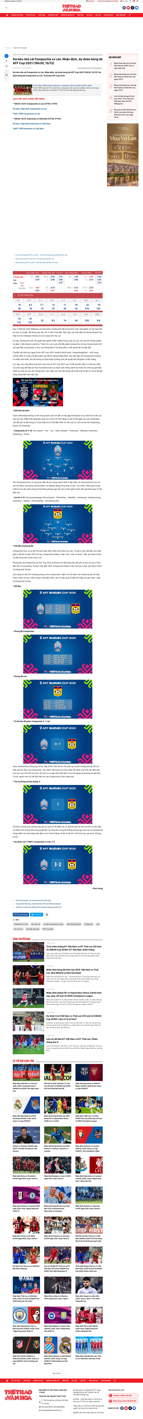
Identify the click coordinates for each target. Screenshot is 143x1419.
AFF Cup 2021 (48, 929)
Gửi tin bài (125, 1)
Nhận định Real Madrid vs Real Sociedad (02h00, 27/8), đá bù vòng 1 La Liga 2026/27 (24, 1118)
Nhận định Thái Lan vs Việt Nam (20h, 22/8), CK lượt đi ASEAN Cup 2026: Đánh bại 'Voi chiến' (26, 1298)
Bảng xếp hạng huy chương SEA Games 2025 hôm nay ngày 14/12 (125, 76)
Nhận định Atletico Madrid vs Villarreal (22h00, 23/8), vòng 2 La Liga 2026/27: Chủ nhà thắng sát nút (26, 1360)
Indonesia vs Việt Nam (33, 129)
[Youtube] (134, 1)
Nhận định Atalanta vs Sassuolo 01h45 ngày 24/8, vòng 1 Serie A (87, 1207)
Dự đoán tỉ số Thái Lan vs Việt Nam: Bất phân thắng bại (26, 1267)
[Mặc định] (6, 75)
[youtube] (128, 8)
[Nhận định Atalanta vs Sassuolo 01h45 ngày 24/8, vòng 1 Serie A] (89, 1195)
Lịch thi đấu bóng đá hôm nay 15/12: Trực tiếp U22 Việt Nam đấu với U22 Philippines (124, 100)
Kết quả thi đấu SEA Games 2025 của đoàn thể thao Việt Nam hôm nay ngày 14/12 (125, 113)
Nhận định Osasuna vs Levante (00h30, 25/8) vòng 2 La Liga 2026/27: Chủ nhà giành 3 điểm (87, 1148)
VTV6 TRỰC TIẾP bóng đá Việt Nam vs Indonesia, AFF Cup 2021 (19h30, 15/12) (62, 85)
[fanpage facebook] (124, 8)
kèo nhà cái (36, 924)
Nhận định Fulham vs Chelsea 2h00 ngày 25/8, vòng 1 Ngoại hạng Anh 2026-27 (26, 1208)
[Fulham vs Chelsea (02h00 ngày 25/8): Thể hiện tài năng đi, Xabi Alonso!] (26, 1134)
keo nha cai (18, 929)
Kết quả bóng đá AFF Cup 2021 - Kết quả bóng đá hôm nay (35, 259)
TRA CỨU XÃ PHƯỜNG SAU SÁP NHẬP (108, 1)
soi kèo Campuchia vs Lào (53, 924)
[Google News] (90, 69)
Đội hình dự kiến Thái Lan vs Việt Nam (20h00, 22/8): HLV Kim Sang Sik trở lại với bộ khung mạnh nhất (88, 1238)
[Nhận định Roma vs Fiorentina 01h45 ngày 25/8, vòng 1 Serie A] (26, 1165)
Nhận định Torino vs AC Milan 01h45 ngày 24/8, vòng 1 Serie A (25, 1237)
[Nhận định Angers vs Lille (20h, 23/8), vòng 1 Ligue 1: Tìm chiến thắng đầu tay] (89, 1285)
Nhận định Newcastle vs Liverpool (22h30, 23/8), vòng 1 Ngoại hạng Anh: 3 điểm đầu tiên (88, 1178)
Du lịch (89, 15)
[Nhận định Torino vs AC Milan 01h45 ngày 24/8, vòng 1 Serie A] (26, 1225)
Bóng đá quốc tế (67, 15)
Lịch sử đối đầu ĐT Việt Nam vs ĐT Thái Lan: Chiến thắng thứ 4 (72, 1040)
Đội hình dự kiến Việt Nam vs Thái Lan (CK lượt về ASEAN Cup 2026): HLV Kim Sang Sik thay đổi (57, 1085)
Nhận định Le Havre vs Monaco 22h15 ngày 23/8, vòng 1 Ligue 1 (56, 1297)
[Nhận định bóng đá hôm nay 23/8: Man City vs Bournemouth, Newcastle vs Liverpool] (57, 1195)
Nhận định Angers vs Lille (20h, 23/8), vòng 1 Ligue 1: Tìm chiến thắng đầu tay (87, 1298)
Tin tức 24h (30, 15)
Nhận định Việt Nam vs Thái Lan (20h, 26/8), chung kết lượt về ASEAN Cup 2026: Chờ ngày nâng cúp (26, 1087)
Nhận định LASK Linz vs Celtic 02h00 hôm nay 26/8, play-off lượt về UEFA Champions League (88, 1118)
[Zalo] (136, 8)
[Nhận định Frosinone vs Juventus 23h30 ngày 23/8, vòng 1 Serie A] (57, 1225)
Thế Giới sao (108, 15)
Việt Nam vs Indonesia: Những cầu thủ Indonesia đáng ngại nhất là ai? (39, 907)
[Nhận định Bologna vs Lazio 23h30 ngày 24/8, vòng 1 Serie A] (57, 1165)
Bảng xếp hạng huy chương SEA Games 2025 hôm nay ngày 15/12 (125, 87)
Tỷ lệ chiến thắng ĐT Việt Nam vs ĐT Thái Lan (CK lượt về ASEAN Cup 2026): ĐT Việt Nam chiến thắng (73, 948)
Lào (98, 924)
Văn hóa (80, 15)
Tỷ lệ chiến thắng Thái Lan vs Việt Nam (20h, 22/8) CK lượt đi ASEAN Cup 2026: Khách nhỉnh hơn (88, 1268)
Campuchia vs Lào (21, 924)
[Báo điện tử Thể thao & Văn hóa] (71, 8)
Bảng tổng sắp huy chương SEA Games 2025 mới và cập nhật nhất (125, 65)
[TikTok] (137, 1)
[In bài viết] (6, 66)
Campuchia (88, 924)
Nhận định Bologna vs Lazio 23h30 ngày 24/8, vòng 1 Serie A (57, 1177)
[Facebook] (130, 1)
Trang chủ (8, 48)
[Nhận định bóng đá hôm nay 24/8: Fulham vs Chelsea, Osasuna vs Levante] (57, 1134)
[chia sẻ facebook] (6, 61)
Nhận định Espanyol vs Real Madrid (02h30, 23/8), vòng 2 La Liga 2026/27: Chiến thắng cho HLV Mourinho (57, 1360)
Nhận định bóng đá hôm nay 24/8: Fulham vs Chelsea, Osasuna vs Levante (57, 1148)
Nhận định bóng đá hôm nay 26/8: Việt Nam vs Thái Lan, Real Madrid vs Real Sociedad (72, 971)
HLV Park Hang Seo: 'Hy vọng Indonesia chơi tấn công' (33, 900)
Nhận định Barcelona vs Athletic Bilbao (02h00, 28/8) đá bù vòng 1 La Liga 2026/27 (88, 1085)
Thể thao (41, 15)
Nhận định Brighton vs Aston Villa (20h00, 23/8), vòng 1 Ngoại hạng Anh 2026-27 (57, 1328)
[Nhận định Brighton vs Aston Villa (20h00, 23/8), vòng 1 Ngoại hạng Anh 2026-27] (57, 1315)
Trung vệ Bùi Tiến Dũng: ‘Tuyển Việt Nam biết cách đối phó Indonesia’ (38, 904)
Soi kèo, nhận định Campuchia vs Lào (30, 109)
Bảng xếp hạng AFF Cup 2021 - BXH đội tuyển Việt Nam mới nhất (37, 262)
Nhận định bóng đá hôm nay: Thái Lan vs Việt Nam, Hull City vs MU (88, 1357)
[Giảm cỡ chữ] (6, 79)
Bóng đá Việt (53, 15)
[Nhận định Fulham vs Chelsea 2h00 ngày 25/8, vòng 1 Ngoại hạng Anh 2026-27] (26, 1195)
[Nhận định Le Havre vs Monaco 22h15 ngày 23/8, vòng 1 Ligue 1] (57, 1285)
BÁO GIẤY (91, 1)
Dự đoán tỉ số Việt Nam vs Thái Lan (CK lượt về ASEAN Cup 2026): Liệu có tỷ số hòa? (73, 1017)
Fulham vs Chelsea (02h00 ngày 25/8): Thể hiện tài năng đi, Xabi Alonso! (25, 1148)
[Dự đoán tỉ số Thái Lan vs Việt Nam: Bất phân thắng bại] (26, 1255)
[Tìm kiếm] (6, 8)
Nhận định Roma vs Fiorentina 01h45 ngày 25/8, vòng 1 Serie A (25, 1177)
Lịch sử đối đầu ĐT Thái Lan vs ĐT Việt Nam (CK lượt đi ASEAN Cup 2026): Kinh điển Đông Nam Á (57, 1268)
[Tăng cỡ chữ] (6, 71)
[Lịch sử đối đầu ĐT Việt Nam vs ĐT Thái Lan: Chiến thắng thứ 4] (28, 1044)
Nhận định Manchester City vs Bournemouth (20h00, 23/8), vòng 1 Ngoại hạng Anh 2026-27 (26, 1328)
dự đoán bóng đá (32, 929)
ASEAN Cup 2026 (17, 15)
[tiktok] (132, 8)
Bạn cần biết (121, 15)
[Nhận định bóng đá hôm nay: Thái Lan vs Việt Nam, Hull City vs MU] (89, 1345)
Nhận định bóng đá (20, 48)
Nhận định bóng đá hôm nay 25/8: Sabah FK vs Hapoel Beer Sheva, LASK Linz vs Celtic (57, 1118)
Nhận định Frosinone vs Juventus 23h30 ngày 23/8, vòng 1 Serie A (57, 1237)
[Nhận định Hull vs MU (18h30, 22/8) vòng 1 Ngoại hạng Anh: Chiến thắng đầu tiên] (89, 1315)
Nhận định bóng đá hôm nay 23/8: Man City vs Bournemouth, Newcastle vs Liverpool (57, 1208)
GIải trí (98, 15)
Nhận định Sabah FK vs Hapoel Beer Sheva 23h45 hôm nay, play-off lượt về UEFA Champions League (74, 994)
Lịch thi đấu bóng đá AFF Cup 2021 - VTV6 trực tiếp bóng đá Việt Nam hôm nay (41, 255)
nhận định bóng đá (74, 924)
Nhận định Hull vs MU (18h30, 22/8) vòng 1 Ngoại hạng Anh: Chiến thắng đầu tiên (86, 1328)
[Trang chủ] (7, 15)
